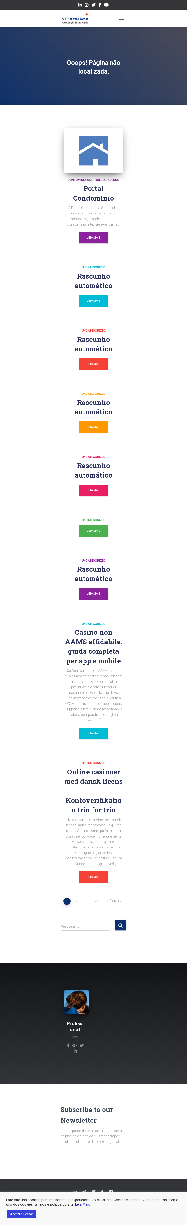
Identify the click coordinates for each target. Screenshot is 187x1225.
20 (96, 901)
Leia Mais (93, 237)
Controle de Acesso (103, 180)
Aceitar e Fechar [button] (21, 1214)
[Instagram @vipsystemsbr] (86, 5)
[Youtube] (106, 5)
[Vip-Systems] (77, 18)
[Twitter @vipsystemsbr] (93, 5)
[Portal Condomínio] (93, 150)
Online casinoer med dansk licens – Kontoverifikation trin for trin (93, 790)
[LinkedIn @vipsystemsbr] (80, 5)
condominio (77, 180)
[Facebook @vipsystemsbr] (100, 5)
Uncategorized (93, 267)
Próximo (112, 901)
